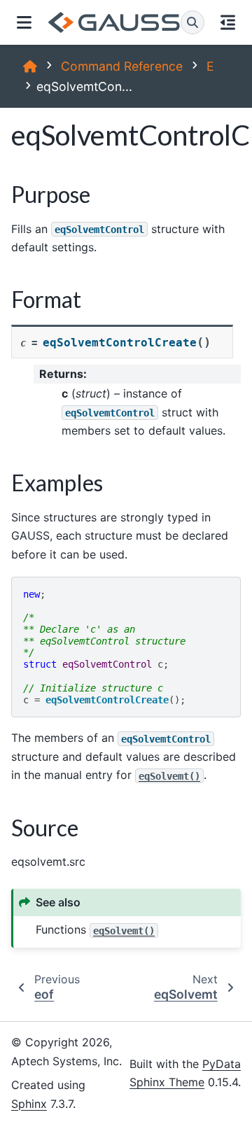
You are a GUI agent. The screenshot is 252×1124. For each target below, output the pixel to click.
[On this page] (228, 22)
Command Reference (122, 66)
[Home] (30, 66)
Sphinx (29, 1104)
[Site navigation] (24, 22)
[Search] (192, 22)
